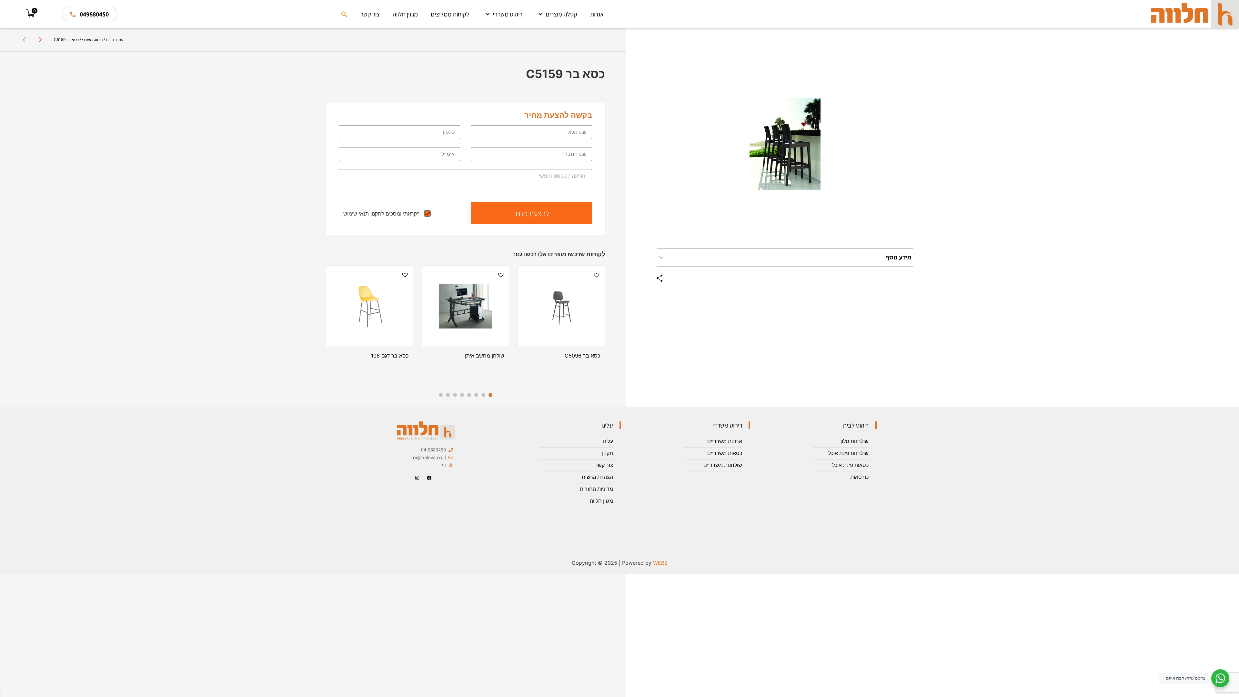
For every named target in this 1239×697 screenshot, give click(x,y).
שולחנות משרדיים (722, 465)
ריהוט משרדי (507, 14)
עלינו (608, 441)
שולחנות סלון (855, 441)
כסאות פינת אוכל (850, 465)
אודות (597, 14)
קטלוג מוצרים (561, 14)
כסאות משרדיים (724, 453)
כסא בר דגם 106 (389, 356)
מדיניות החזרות (596, 489)
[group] (785, 144)
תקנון (607, 453)
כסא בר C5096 (582, 356)
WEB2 (660, 563)
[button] (344, 14)
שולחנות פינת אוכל (848, 453)
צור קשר (370, 14)
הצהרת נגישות (597, 477)
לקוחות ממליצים (450, 14)
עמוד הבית (114, 39)
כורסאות (859, 477)
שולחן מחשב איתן (484, 356)
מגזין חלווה (405, 14)
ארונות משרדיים (724, 441)
